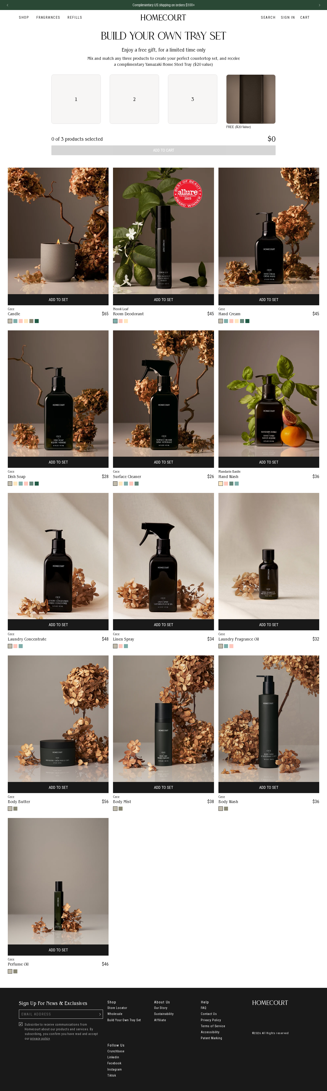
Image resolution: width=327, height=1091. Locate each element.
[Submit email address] (100, 1014)
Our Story (161, 1008)
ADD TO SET (58, 299)
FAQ (203, 1008)
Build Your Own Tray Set (124, 1020)
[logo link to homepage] (163, 17)
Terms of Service (213, 1026)
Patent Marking (211, 1038)
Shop (24, 17)
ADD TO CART (163, 150)
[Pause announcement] (311, 5)
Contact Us (209, 1014)
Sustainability (164, 1014)
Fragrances (48, 17)
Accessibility (210, 1032)
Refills (74, 17)
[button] (7, 5)
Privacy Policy (211, 1020)
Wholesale (115, 1014)
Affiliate (160, 1020)
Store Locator (117, 1008)
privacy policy (40, 1038)
